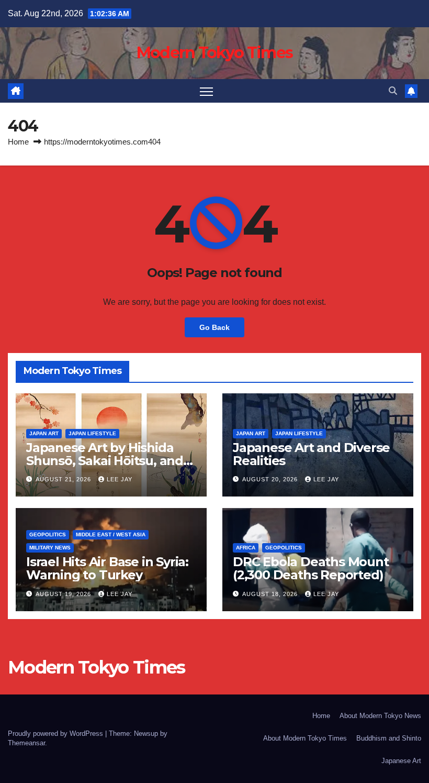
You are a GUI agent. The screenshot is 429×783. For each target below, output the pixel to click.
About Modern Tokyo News (380, 716)
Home (18, 141)
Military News (50, 547)
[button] (393, 90)
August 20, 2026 (271, 479)
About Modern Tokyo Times (305, 738)
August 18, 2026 (271, 594)
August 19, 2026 (64, 594)
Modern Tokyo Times (214, 52)
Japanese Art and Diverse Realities (311, 454)
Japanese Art (401, 761)
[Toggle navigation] (206, 91)
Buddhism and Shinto (388, 738)
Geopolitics (47, 534)
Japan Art (44, 433)
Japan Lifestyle (92, 433)
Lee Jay (119, 479)
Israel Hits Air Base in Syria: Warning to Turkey (107, 568)
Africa (245, 547)
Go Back (214, 327)
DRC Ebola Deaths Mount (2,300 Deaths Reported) (311, 568)
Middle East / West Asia (110, 534)
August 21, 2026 (64, 479)
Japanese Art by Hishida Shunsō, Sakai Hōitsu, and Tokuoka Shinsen (104, 460)
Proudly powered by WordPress (56, 733)
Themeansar (26, 743)
